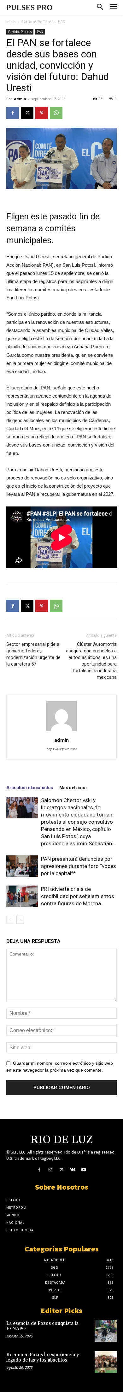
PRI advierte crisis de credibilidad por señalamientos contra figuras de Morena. (77, 896)
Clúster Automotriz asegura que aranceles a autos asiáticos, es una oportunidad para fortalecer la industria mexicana (91, 660)
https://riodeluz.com (62, 749)
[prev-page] (10, 920)
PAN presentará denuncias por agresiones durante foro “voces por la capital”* (78, 866)
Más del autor (73, 787)
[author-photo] (61, 731)
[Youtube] (84, 1170)
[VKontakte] (73, 1170)
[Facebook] (12, 113)
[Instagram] (50, 1170)
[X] (27, 113)
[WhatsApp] (56, 113)
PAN (62, 21)
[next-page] (20, 920)
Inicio (11, 21)
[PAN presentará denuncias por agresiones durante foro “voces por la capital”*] (22, 866)
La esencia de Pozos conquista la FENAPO (42, 1326)
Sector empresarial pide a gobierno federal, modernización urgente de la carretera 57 (33, 654)
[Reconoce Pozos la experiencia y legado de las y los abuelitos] (106, 1362)
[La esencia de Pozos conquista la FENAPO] (106, 1331)
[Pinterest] (41, 113)
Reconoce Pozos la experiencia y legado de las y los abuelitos (42, 1357)
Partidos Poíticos (37, 21)
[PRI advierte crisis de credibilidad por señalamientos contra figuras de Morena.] (22, 896)
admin (20, 98)
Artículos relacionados (29, 787)
